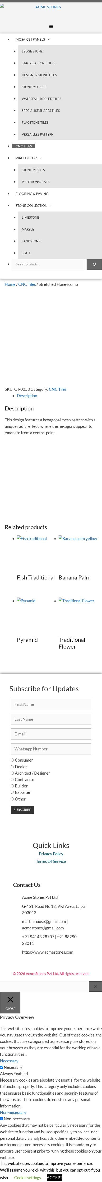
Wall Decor (26, 158)
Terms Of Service (51, 861)
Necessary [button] (9, 1060)
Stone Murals (33, 170)
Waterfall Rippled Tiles (41, 99)
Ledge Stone (32, 51)
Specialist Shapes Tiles (41, 111)
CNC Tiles (24, 146)
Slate (26, 253)
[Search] (94, 264)
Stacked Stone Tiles (38, 63)
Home (10, 284)
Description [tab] (27, 395)
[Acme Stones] (30, 11)
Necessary (13, 1067)
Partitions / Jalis (36, 182)
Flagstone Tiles (35, 122)
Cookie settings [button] (27, 1177)
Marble (28, 229)
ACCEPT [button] (54, 1177)
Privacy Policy (51, 853)
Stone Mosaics (34, 87)
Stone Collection (31, 205)
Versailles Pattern (38, 134)
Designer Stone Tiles (39, 75)
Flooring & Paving (32, 194)
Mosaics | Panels (30, 39)
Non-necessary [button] (13, 1112)
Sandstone (31, 241)
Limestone (30, 217)
